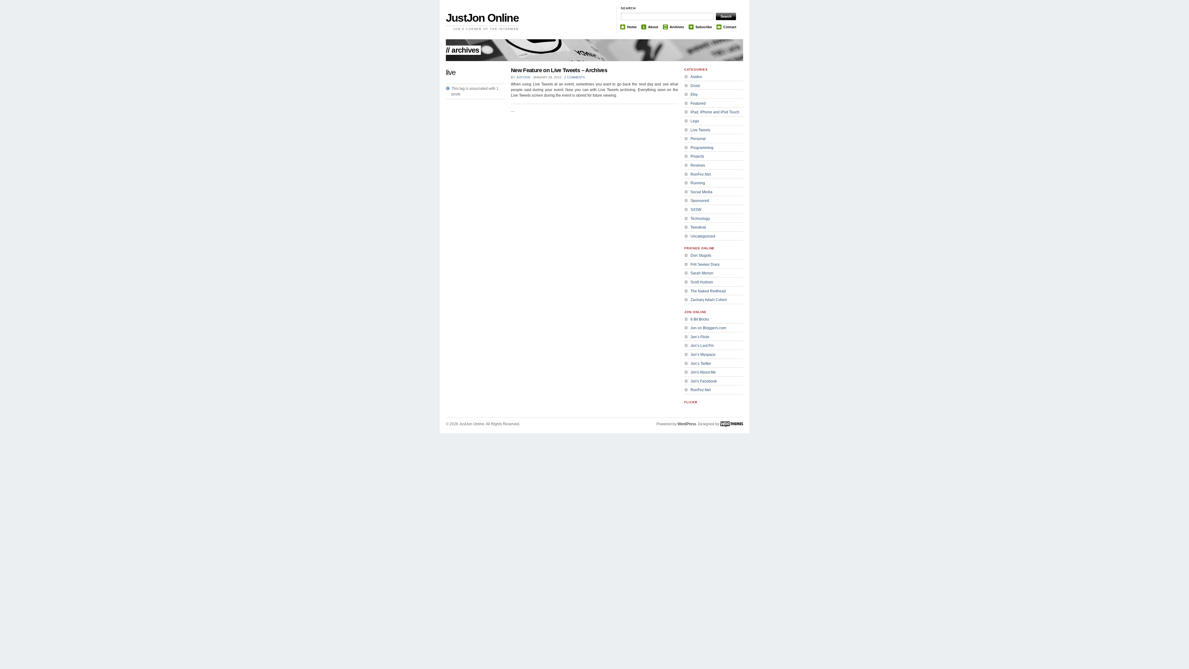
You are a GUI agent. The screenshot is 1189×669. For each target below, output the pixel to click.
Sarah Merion (701, 273)
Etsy (694, 94)
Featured (698, 103)
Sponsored (699, 201)
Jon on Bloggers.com (708, 328)
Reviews (697, 165)
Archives (677, 27)
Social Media (701, 192)
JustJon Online (482, 17)
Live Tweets (700, 130)
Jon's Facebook (703, 381)
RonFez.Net (700, 174)
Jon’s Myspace (703, 354)
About (653, 27)
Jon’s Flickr (699, 337)
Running (697, 183)
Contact (729, 27)
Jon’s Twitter (700, 363)
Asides (696, 77)
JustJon (523, 77)
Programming (701, 148)
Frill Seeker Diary (705, 264)
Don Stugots (700, 255)
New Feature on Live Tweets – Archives (559, 70)
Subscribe (703, 27)
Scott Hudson (701, 282)
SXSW (695, 210)
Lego (694, 121)
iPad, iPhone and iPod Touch (714, 112)
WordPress (686, 424)
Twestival (698, 227)
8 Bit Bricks (699, 319)
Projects (697, 156)
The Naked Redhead (708, 291)
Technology (700, 218)
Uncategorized (702, 236)
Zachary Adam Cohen (708, 300)
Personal (698, 139)
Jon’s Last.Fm (702, 345)
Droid (695, 86)
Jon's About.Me (703, 372)
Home (632, 27)
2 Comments (574, 77)
